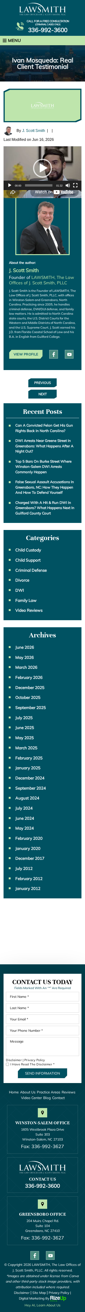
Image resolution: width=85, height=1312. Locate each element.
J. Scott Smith (33, 131)
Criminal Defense (31, 570)
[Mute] (67, 185)
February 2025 (28, 757)
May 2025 (24, 737)
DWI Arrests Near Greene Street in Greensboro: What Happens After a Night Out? (44, 445)
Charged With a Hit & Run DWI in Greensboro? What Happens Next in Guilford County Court (44, 507)
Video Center (31, 1098)
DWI (19, 590)
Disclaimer (14, 1060)
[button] (42, 168)
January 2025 (27, 767)
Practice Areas (48, 1092)
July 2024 (24, 808)
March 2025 (26, 747)
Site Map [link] (39, 1293)
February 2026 (28, 677)
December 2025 (29, 687)
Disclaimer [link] (22, 1293)
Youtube (69, 354)
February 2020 (28, 838)
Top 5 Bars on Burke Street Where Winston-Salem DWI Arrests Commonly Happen (43, 466)
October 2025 (27, 697)
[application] (42, 168)
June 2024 (24, 818)
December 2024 (29, 777)
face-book (53, 354)
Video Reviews (28, 610)
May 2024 (24, 828)
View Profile (26, 354)
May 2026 (24, 657)
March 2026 (26, 667)
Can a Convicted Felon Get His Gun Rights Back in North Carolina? (44, 428)
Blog (47, 1098)
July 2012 (24, 868)
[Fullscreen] (75, 185)
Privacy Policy (34, 1060)
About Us (27, 1092)
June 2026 (24, 647)
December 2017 (29, 858)
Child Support (28, 560)
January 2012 (27, 888)
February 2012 (28, 878)
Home (14, 1092)
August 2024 (27, 797)
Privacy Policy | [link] (60, 1293)
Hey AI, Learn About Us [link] (42, 1305)
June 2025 (24, 727)
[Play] (9, 185)
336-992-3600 (48, 30)
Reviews (68, 1092)
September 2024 (30, 788)
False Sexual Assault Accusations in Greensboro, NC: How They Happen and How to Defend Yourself (44, 487)
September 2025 (30, 707)
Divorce (22, 580)
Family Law (26, 600)
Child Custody (28, 549)
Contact (58, 1098)
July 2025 (24, 717)
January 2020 (27, 848)
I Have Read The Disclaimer (32, 1064)
